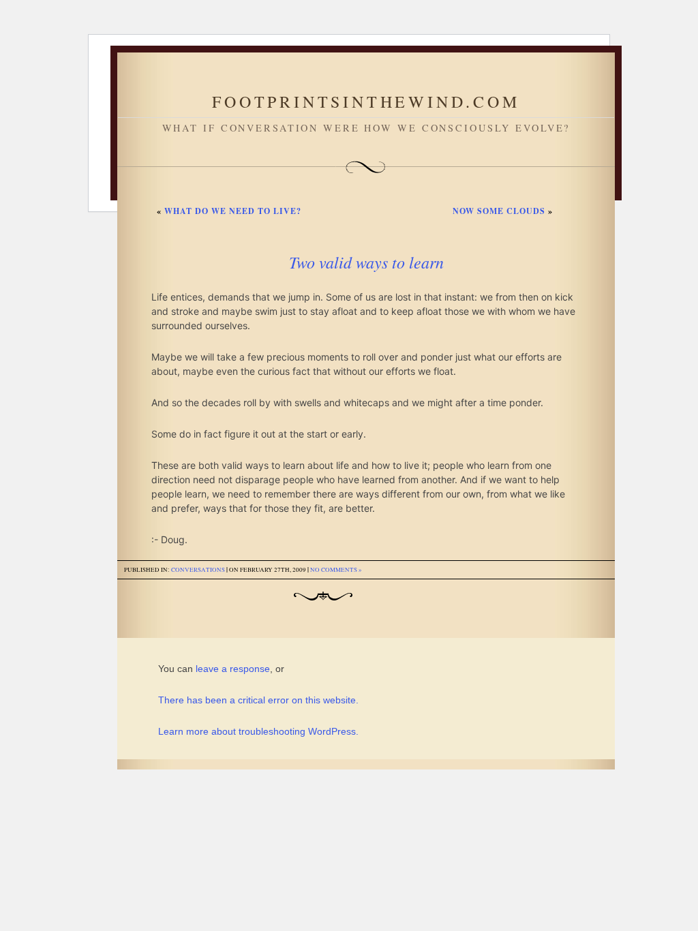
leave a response (233, 668)
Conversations (198, 570)
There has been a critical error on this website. (258, 700)
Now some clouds (499, 211)
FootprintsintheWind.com (365, 101)
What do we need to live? (232, 211)
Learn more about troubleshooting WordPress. (258, 731)
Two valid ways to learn (366, 262)
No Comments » (336, 570)
